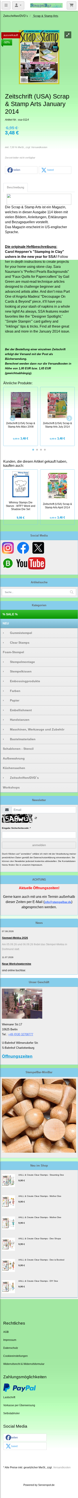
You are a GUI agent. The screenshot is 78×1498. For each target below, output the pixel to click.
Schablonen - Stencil (18, 748)
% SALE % (10, 614)
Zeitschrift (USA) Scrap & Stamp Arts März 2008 (20, 425)
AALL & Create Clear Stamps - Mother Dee (39, 1196)
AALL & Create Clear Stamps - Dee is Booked (41, 1260)
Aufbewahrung (14, 758)
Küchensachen (14, 768)
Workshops (11, 787)
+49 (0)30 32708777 (20, 1034)
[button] (21, 170)
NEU (6, 623)
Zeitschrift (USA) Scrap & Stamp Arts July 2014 (57, 425)
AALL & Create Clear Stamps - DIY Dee (38, 1281)
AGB (6, 1331)
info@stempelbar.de (57, 902)
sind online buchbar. (14, 970)
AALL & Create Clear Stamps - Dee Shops (39, 1238)
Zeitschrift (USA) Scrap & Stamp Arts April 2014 (57, 506)
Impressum (9, 1339)
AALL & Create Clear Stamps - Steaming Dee (41, 1175)
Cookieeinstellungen (15, 1355)
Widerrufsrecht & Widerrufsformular (23, 1363)
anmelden (39, 845)
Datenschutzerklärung (44, 857)
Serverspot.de (46, 1484)
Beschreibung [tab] (15, 187)
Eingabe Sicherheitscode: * (16, 828)
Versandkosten (39, 147)
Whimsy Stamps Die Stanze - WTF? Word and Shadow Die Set (20, 506)
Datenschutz (10, 1347)
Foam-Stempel (13, 652)
